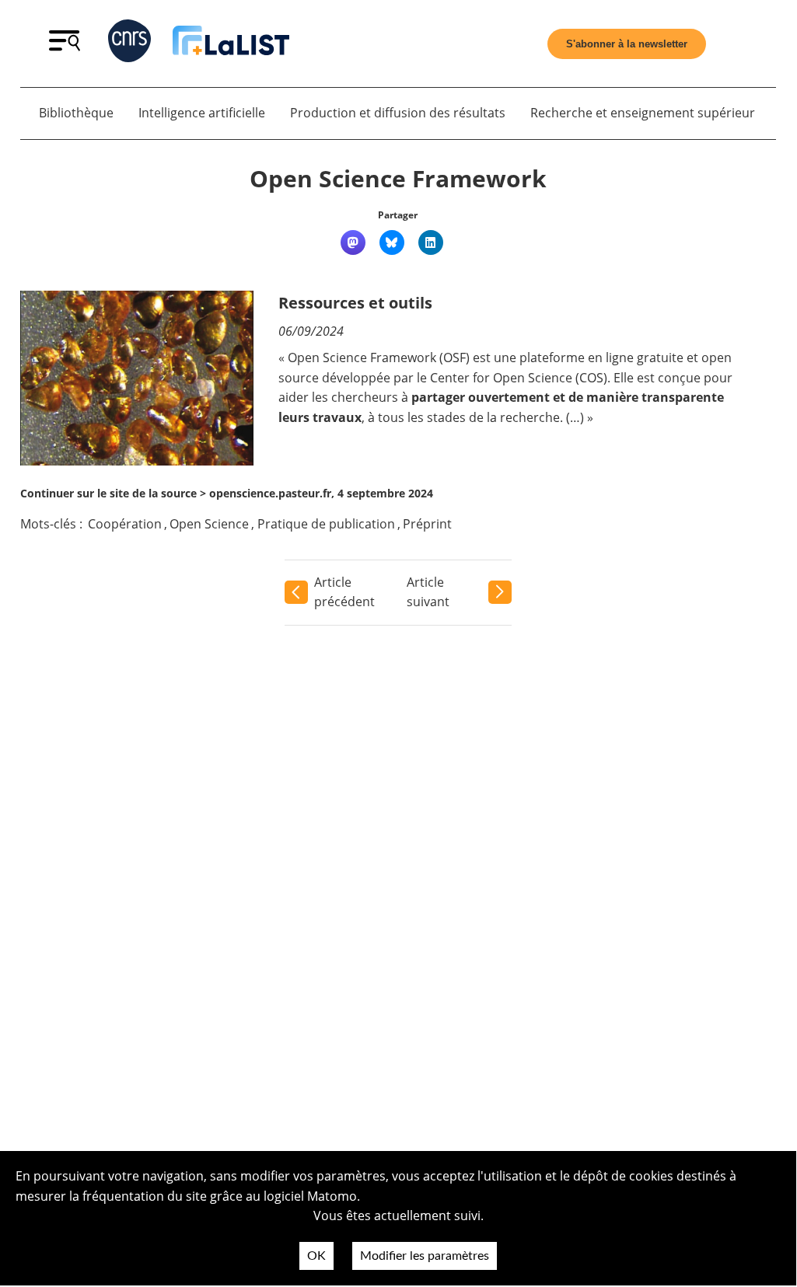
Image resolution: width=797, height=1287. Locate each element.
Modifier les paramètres (424, 1256)
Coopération (125, 523)
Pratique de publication (326, 523)
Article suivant (428, 592)
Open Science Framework (398, 178)
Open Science (209, 523)
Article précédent (344, 592)
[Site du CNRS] (129, 43)
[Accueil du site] (231, 43)
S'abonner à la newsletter (626, 44)
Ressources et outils (355, 302)
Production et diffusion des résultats (397, 112)
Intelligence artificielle (201, 112)
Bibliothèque (76, 112)
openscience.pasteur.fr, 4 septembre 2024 (321, 493)
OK (316, 1256)
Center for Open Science (501, 377)
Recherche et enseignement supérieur (642, 112)
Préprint (427, 523)
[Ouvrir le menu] (64, 46)
